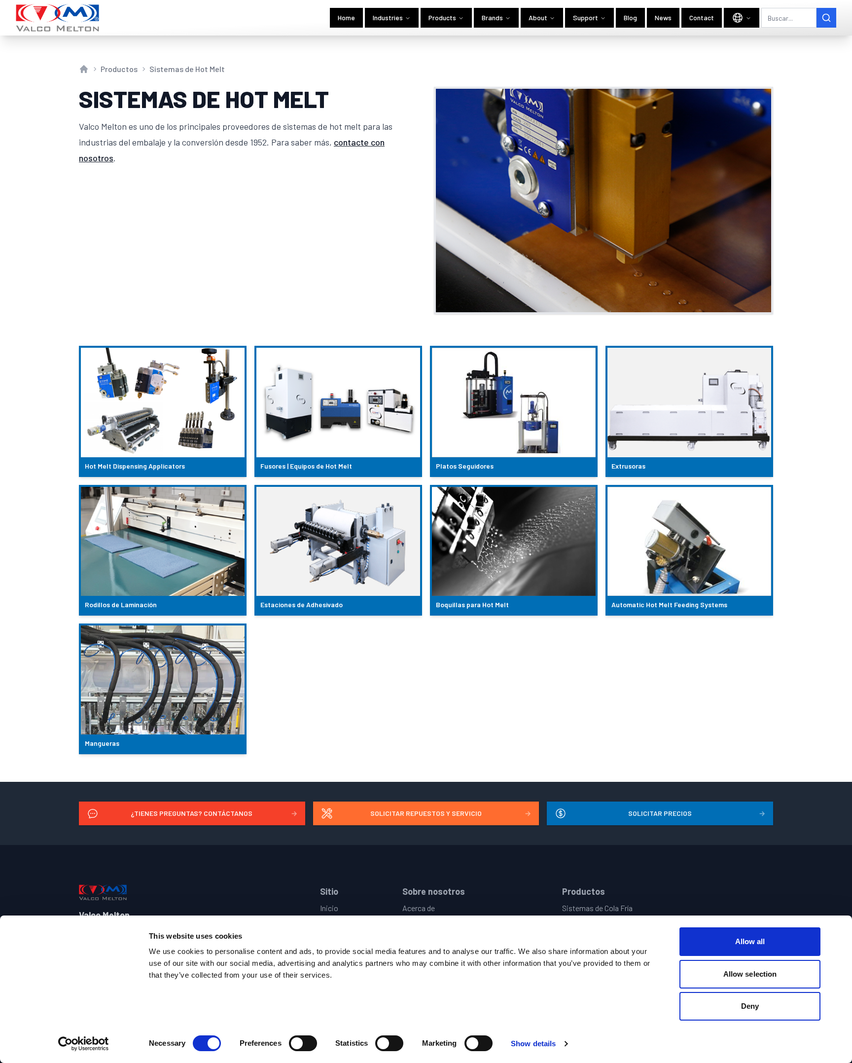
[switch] (303, 1043)
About (538, 17)
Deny (750, 1006)
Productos (119, 68)
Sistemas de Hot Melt (187, 68)
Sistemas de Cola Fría (597, 908)
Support (585, 17)
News (663, 17)
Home (346, 17)
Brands (492, 17)
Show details (533, 1043)
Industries (388, 17)
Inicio (329, 908)
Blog (630, 17)
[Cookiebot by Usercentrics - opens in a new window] (83, 1043)
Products (442, 17)
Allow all (750, 941)
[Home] (58, 18)
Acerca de (418, 908)
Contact (701, 17)
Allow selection (750, 974)
